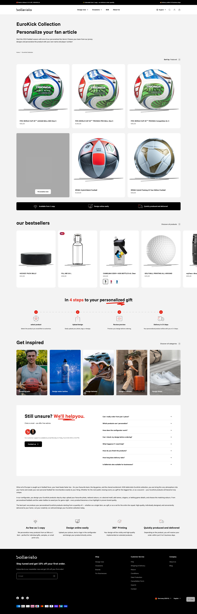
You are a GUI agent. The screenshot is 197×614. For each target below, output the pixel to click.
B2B (107, 10)
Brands (97, 570)
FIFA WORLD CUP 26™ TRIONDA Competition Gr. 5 (150, 121)
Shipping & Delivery (138, 566)
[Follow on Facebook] (17, 599)
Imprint (133, 585)
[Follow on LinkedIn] (27, 598)
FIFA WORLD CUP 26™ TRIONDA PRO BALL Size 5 (94, 121)
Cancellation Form (137, 581)
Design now (81, 10)
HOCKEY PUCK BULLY (28, 273)
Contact (133, 589)
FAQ (132, 562)
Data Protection (136, 577)
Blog (171, 566)
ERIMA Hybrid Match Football (86, 190)
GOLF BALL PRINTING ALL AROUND (158, 273)
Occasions (96, 10)
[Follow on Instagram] (22, 599)
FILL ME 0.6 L (66, 273)
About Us (116, 10)
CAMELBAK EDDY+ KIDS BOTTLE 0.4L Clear (119, 273)
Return (133, 570)
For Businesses (101, 573)
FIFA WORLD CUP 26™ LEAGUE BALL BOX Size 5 (38, 121)
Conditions (135, 573)
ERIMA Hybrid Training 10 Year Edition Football (148, 190)
